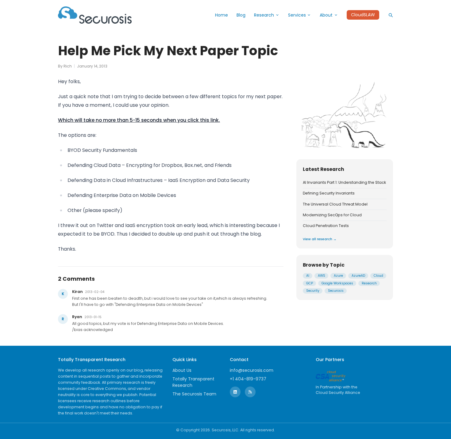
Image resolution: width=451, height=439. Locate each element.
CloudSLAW (363, 15)
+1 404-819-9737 (248, 379)
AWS (321, 276)
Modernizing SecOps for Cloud (332, 215)
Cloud (378, 276)
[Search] (390, 15)
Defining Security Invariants (329, 193)
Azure (338, 276)
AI (307, 276)
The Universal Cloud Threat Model (335, 204)
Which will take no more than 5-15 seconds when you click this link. (139, 120)
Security (312, 291)
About (326, 15)
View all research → (320, 239)
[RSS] (250, 392)
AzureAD (358, 276)
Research (264, 15)
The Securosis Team (194, 394)
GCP (309, 283)
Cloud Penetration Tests (326, 226)
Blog (241, 15)
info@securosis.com (251, 370)
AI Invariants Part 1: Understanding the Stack (344, 182)
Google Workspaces (337, 283)
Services (297, 15)
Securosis (336, 291)
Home (221, 15)
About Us (181, 370)
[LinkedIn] (235, 392)
